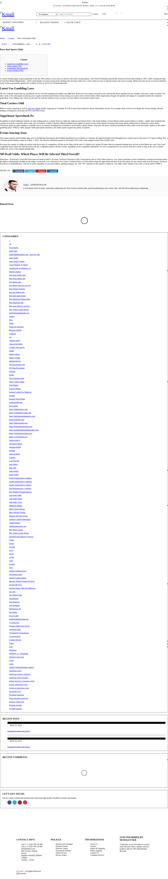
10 (10, 244)
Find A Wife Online (16, 382)
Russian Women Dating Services (22, 581)
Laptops (11, 38)
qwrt (11, 568)
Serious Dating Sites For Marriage (22, 588)
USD (104, 14)
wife (11, 647)
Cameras (12, 334)
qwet (11, 561)
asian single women (16, 261)
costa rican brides (16, 344)
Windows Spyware (16, 657)
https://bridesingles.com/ (18, 409)
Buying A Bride (15, 330)
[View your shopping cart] (120, 14)
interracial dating (15, 444)
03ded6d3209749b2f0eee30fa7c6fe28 (19, 731)
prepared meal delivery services (21, 537)
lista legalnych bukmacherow (20, 492)
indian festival (14, 440)
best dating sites (15, 282)
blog (11, 320)
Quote (11, 540)
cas (10, 337)
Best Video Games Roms (19, 310)
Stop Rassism (14, 602)
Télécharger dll (15, 609)
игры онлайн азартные (18, 698)
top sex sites (13, 616)
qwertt (11, 557)
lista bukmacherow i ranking (20, 488)
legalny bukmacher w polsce (20, 485)
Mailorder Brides (15, 506)
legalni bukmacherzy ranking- (20, 482)
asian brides (13, 258)
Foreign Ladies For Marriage (20, 392)
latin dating (13, 464)
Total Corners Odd (14, 66)
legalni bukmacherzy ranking (20, 478)
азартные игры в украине (19, 674)
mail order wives (15, 502)
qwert (11, 554)
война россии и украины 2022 (21, 681)
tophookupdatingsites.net (18, 619)
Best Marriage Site (16, 303)
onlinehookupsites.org (17, 526)
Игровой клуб (15, 691)
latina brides (13, 471)
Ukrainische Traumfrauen (19, 633)
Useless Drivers (15, 640)
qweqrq (12, 547)
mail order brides (15, 499)
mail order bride (15, 495)
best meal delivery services (19, 306)
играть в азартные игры (19, 688)
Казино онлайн (15, 705)
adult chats (13, 251)
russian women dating (17, 578)
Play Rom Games (16, 530)
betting (11, 316)
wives (11, 660)
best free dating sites (17, 292)
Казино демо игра (16, 702)
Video (11, 643)
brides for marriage (16, 327)
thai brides (13, 612)
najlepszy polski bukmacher (20, 519)
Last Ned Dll (14, 461)
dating (11, 351)
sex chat (12, 592)
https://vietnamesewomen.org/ (20, 433)
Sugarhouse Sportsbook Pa (17, 68)
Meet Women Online (17, 513)
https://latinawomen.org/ (18, 423)
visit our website (34, 108)
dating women (14, 358)
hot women (13, 406)
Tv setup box (14, 623)
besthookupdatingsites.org (19, 313)
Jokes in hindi (14, 454)
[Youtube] (139, 860)
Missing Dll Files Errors (18, 516)
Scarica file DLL (15, 585)
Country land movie (17, 347)
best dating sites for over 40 (19, 285)
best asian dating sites (17, 275)
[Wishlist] (115, 14)
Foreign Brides (15, 389)
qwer (11, 550)
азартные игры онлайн (18, 678)
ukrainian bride (15, 629)
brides (11, 323)
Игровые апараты (16, 695)
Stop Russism (14, 605)
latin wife (12, 468)
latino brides (14, 475)
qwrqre (12, 564)
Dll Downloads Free (17, 365)
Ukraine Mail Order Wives (19, 626)
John (4, 44)
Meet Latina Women (17, 509)
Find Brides (13, 385)
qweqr (11, 543)
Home (2, 38)
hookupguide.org (15, 402)
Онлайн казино (15, 709)
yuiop (11, 664)
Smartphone (13, 599)
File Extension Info (16, 378)
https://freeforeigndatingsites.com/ (22, 416)
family (11, 375)
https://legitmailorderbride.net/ (20, 426)
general (12, 396)
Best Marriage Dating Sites (19, 299)
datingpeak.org (15, 361)
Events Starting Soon (15, 70)
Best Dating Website (17, 289)
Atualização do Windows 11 (20, 268)
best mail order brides (17, 296)
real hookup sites (15, 574)
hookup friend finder (17, 399)
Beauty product (15, 272)
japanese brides (15, 447)
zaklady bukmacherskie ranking (21, 667)
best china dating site (17, 279)
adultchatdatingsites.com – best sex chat (24, 254)
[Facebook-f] (123, 860)
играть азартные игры (18, 685)
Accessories (13, 248)
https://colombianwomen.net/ (20, 413)
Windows (12, 650)
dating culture (14, 354)
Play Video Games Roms (19, 533)
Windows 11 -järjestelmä (18, 654)
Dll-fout (12, 371)
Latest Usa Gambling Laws (17, 64)
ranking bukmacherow (18, 571)
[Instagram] (147, 860)
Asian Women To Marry (18, 265)
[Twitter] (131, 860)
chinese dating (14, 340)
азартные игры (15, 671)
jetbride (12, 451)
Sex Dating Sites (15, 595)
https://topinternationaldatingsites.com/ (24, 430)
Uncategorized (14, 636)
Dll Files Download (16, 368)
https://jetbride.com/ (16, 420)
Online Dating (14, 523)
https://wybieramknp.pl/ (18, 437)
